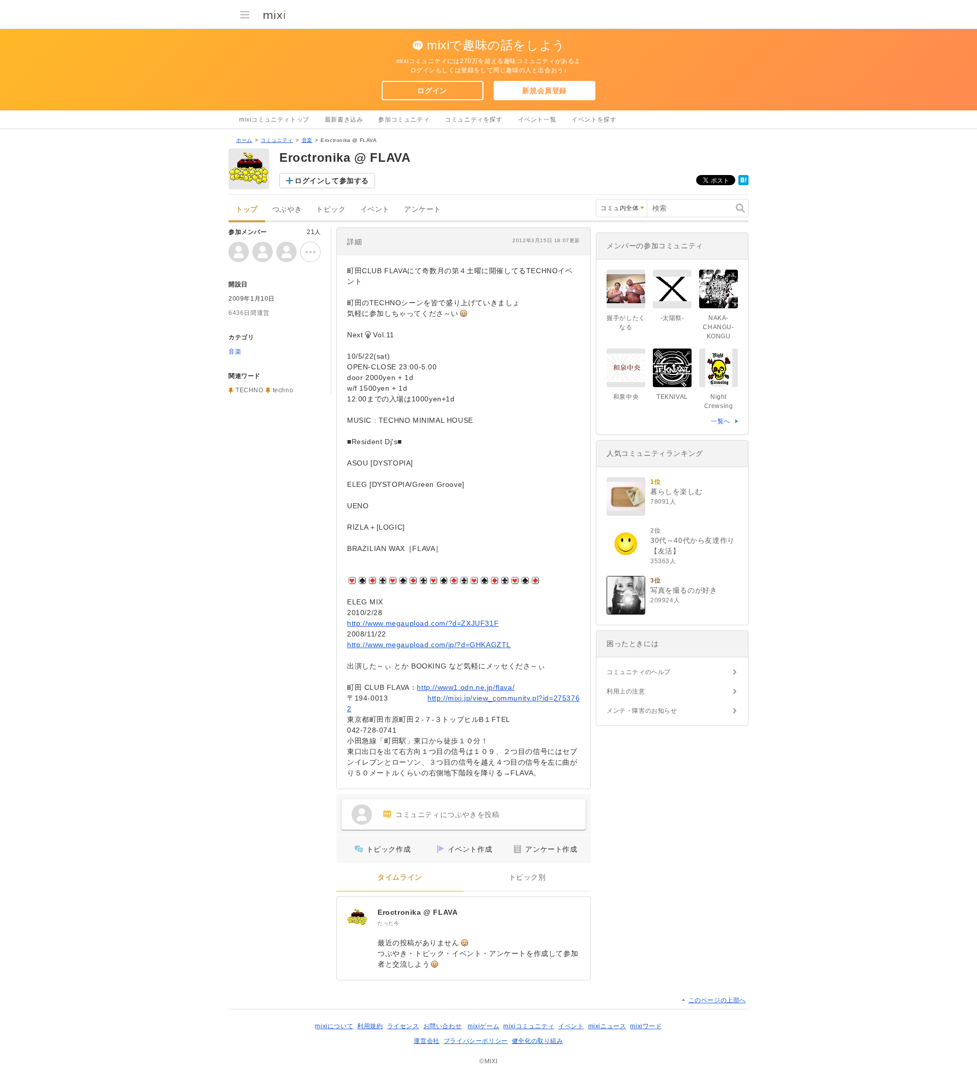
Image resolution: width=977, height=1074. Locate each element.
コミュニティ (277, 140)
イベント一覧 (537, 119)
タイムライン (400, 877)
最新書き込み (344, 119)
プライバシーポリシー (476, 1040)
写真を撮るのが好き (683, 590)
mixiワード (646, 1026)
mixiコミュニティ (528, 1026)
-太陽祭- (672, 318)
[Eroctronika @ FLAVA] (357, 917)
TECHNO (250, 390)
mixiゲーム (483, 1026)
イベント (375, 209)
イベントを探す (593, 119)
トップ (247, 209)
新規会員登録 (544, 90)
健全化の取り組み (537, 1040)
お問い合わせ (442, 1026)
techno (283, 390)
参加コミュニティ (403, 119)
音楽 (307, 140)
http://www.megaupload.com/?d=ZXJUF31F (423, 623)
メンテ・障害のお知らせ (642, 710)
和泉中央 (626, 396)
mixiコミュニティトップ (274, 119)
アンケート (422, 209)
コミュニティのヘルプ (639, 672)
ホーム (244, 140)
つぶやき (287, 209)
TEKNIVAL (672, 396)
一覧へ (720, 421)
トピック (331, 209)
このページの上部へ (717, 1000)
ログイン (432, 90)
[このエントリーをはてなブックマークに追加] (743, 183)
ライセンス (403, 1026)
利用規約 (370, 1026)
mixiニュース (607, 1026)
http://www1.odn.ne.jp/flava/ (465, 687)
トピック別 (527, 877)
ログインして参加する (332, 181)
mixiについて (334, 1026)
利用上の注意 (626, 691)
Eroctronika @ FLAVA (417, 912)
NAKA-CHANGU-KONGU (718, 327)
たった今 (388, 923)
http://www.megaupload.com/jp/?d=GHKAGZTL (429, 645)
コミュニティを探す (473, 119)
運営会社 (426, 1040)
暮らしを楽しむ (676, 491)
